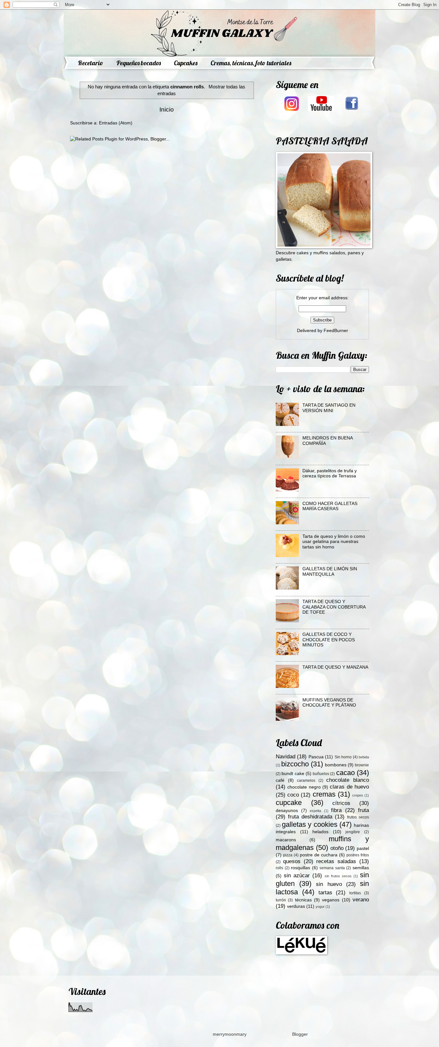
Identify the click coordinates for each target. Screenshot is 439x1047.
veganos (330, 900)
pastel (363, 848)
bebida (364, 757)
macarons (286, 839)
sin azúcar (297, 875)
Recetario (90, 63)
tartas (325, 892)
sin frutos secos (338, 876)
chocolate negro (303, 787)
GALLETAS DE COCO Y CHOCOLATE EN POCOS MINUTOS (328, 639)
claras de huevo (349, 787)
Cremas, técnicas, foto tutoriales (251, 63)
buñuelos (321, 774)
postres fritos (357, 855)
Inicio (166, 109)
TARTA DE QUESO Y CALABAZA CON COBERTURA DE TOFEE (333, 607)
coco (293, 795)
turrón (281, 900)
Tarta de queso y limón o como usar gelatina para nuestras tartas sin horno (333, 541)
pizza (287, 855)
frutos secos (358, 817)
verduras (296, 906)
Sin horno (343, 757)
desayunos (287, 810)
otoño (337, 848)
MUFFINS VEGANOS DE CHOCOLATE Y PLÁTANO (329, 703)
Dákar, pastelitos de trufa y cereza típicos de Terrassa (329, 473)
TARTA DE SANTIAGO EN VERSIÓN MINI (328, 408)
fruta (363, 810)
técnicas (303, 900)
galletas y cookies (309, 824)
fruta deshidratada (310, 817)
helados (320, 831)
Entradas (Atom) (115, 123)
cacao (345, 773)
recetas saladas (336, 861)
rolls (279, 868)
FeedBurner (336, 330)
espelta (315, 811)
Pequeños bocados (138, 63)
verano (361, 900)
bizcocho (295, 764)
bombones (335, 765)
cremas (324, 794)
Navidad (285, 757)
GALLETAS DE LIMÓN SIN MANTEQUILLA (329, 571)
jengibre (352, 832)
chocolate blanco (347, 780)
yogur (320, 906)
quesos (291, 861)
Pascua (316, 756)
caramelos (306, 780)
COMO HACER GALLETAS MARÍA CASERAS (329, 506)
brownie (362, 765)
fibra (336, 810)
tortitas (355, 893)
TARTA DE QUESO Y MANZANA (335, 667)
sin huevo (329, 884)
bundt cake (293, 773)
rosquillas (300, 867)
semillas (361, 867)
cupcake (289, 803)
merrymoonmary (229, 1034)
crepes (357, 795)
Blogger (300, 1034)
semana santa (332, 868)
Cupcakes (185, 63)
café (280, 780)
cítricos (341, 803)
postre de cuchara (318, 855)
